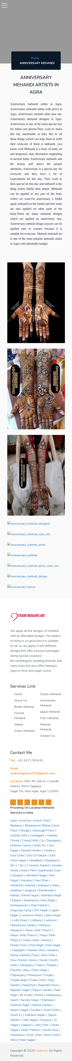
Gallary (18, 724)
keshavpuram (19, 905)
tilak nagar (30, 1020)
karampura (31, 900)
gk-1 (14, 865)
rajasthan (29, 985)
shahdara (48, 1000)
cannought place (43, 830)
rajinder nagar (20, 990)
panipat (51, 965)
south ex (16, 1015)
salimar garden (42, 1005)
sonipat (36, 1010)
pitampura (34, 975)
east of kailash (37, 855)
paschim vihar (20, 970)
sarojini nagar (30, 1000)
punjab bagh (19, 980)
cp (42, 840)
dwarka (49, 850)
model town (19, 945)
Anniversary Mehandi (48, 703)
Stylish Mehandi (50, 694)
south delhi (51, 1010)
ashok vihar (41, 820)
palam (40, 965)
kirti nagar (41, 910)
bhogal (25, 830)
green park (28, 870)
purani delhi (38, 980)
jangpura (31, 890)
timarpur (46, 1020)
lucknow (50, 920)
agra (13, 820)
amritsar (25, 820)
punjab (48, 975)
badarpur (16, 825)
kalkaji (15, 895)
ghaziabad (51, 860)
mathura (44, 925)
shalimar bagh (20, 1005)
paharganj (27, 965)
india (55, 885)
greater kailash (39, 865)
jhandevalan (47, 890)
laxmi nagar (52, 915)
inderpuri (44, 885)
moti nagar (53, 945)
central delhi (19, 835)
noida (44, 960)
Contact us (47, 736)
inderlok (30, 885)
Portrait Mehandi (19, 715)
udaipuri (26, 1025)
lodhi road (20, 920)
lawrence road (31, 915)
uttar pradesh (31, 1030)
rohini (39, 995)
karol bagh (48, 900)
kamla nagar (30, 895)
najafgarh (19, 950)
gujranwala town (49, 870)
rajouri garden (42, 990)
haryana (26, 880)
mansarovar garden (23, 925)
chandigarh (37, 835)
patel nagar (39, 970)
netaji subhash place (24, 955)
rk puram (26, 995)
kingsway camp (21, 910)
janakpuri (16, 890)
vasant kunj (50, 1030)
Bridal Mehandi (24, 707)
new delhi (48, 955)
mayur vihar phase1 (38, 930)
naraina (52, 950)
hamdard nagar (36, 875)
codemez (42, 1051)
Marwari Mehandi (45, 727)
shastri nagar (19, 1010)
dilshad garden (31, 850)
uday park (41, 1025)
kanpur (17, 900)
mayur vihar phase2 (24, 935)
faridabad (36, 860)
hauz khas (41, 880)
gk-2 (23, 865)
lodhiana (36, 920)
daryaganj (53, 840)
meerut (46, 940)
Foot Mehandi (49, 718)
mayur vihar (31, 940)
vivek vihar (34, 1035)
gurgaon (18, 875)
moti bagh (36, 945)
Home (35, 58)
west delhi (52, 1035)
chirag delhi (30, 840)
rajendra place (48, 985)
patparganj (18, 975)
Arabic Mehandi (24, 731)
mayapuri (16, 930)
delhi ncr (40, 845)
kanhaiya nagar (51, 895)
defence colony (21, 845)
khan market (39, 905)
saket (14, 1000)
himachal (16, 885)
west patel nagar (23, 1040)
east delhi (17, 855)
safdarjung (53, 995)
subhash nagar (35, 1015)
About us (20, 700)
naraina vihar (36, 950)
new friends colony (24, 960)
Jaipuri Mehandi (50, 712)
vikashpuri (17, 1035)
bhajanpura (32, 825)
